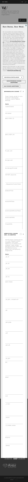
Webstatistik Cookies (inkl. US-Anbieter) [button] (11, 234)
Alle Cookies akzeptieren (11, 86)
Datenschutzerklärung (14, 70)
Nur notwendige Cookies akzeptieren (14, 81)
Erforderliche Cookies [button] (11, 91)
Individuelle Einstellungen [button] (11, 77)
